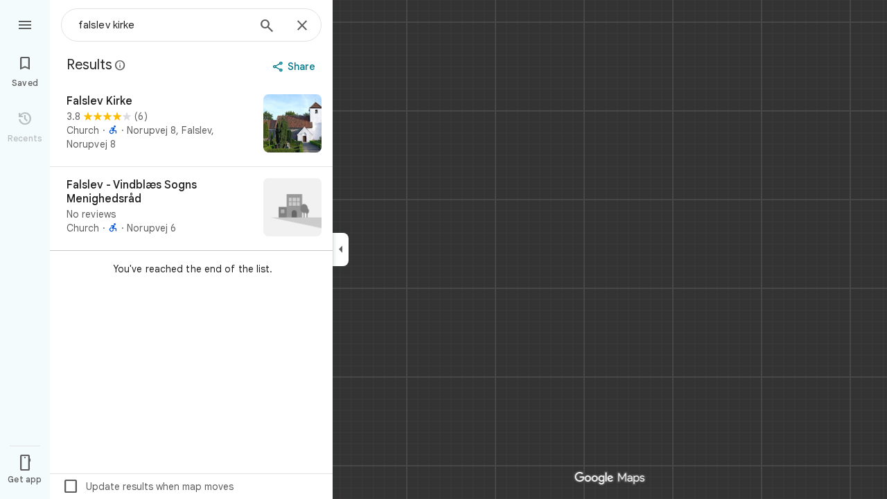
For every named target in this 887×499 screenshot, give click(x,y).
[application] (443, 249)
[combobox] (162, 25)
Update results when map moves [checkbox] (148, 486)
